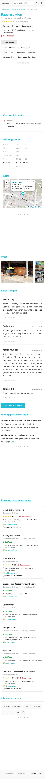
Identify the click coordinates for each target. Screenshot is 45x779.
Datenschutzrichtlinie (28, 773)
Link (12, 442)
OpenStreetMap (36, 207)
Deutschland (5, 10)
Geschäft (20, 712)
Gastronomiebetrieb (10, 26)
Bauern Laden (17, 182)
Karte (23, 48)
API (40, 773)
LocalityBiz (6, 3)
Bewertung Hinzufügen (27, 57)
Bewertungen (8, 52)
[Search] (36, 3)
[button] (23, 194)
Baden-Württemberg (18, 10)
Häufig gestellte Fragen (26, 52)
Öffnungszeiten (8, 57)
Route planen (8, 42)
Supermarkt (26, 26)
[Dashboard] (41, 3)
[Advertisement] (22, 86)
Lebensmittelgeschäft (11, 706)
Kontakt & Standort (10, 48)
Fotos (31, 48)
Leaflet (26, 207)
